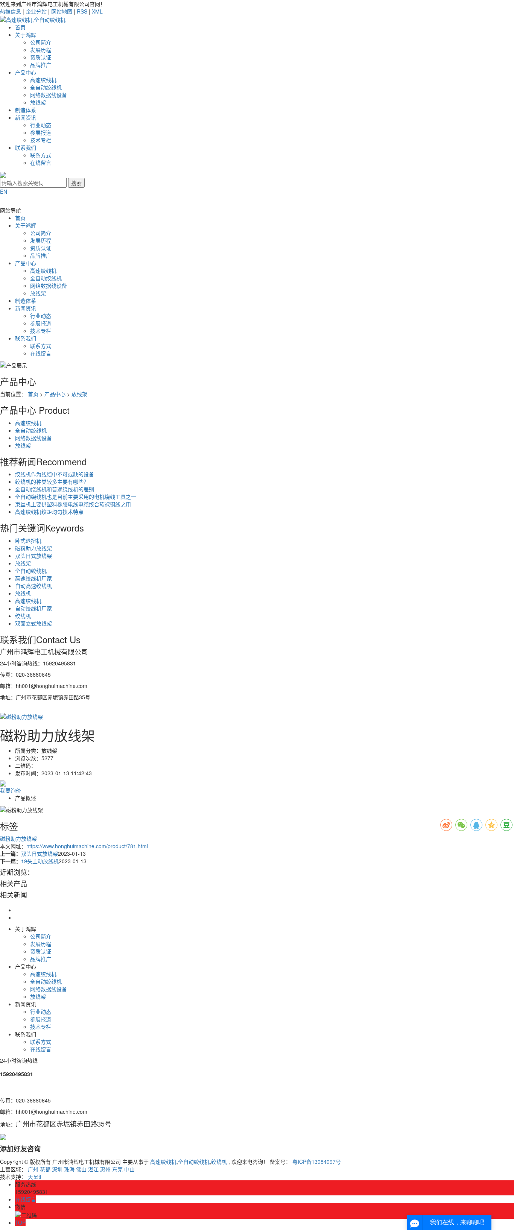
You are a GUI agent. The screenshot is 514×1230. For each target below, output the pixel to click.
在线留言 (40, 162)
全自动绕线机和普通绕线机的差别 (54, 489)
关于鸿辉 (25, 34)
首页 (20, 27)
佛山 (81, 1169)
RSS (82, 11)
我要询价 (10, 790)
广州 (33, 1169)
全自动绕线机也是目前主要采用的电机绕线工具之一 (75, 496)
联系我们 (25, 147)
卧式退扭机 (28, 540)
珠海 (69, 1169)
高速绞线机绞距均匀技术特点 (49, 511)
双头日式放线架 (33, 555)
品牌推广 (40, 64)
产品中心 (25, 72)
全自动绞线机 (46, 87)
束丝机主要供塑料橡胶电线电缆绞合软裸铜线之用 (73, 504)
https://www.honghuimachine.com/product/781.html (87, 846)
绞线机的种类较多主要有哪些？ (52, 481)
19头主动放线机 (40, 861)
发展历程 (40, 49)
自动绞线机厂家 (33, 608)
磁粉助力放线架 (33, 548)
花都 (45, 1169)
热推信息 (10, 11)
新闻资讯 (25, 117)
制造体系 (25, 110)
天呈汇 (36, 1176)
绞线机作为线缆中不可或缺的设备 (54, 474)
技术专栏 (40, 140)
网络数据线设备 (48, 95)
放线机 (23, 593)
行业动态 (40, 125)
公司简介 (40, 42)
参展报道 (40, 132)
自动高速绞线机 (33, 585)
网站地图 (61, 11)
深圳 (57, 1169)
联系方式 (40, 155)
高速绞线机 (43, 80)
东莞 (117, 1169)
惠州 (105, 1169)
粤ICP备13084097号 (316, 1161)
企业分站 (36, 11)
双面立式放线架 (33, 623)
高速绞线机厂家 (33, 578)
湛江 (93, 1169)
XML (97, 11)
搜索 (76, 183)
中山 (129, 1169)
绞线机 (23, 616)
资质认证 (40, 57)
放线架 (38, 102)
